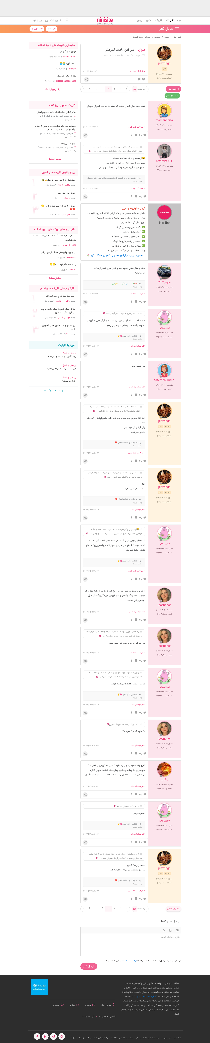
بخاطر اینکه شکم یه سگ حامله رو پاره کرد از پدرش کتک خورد (58, 310)
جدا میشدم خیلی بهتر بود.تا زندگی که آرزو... (55, 116)
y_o (68, 333)
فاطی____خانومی (63, 301)
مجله (179, 20)
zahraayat (71, 257)
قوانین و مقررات (107, 1016)
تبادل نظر (170, 20)
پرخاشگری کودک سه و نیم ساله (62, 357)
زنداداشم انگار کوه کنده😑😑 (63, 265)
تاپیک (52, 29)
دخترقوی (66, 198)
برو (134, 89)
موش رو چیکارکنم (68, 52)
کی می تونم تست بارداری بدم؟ (61, 369)
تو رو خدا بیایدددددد (66, 143)
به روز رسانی (172, 909)
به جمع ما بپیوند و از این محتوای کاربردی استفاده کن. (118, 255)
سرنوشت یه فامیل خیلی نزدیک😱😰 (58, 180)
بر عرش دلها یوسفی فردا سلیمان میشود (58, 252)
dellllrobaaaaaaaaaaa (66, 80)
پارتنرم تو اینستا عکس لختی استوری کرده (58, 327)
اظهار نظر (172, 89)
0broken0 (72, 68)
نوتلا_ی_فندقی (64, 317)
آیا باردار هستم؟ (69, 381)
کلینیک (158, 20)
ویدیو (139, 20)
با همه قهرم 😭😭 (68, 64)
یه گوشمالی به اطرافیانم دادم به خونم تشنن (56, 112)
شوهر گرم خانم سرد (66, 193)
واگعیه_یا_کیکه (64, 185)
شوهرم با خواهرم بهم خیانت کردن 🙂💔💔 (58, 207)
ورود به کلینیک (54, 390)
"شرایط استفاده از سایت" (145, 997)
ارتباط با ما (88, 1016)
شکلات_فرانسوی (69, 245)
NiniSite (164, 222)
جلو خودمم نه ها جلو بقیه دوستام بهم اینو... (56, 133)
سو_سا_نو (66, 214)
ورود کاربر (44, 20)
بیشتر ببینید (54, 89)
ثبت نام (32, 20)
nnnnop (72, 269)
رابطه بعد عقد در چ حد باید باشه (60, 296)
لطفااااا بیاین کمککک (66, 76)
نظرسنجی (37, 29)
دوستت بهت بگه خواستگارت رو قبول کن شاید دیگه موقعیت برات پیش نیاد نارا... (55, 128)
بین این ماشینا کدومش (119, 50)
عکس (148, 20)
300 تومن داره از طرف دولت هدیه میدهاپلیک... (54, 147)
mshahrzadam (69, 56)
